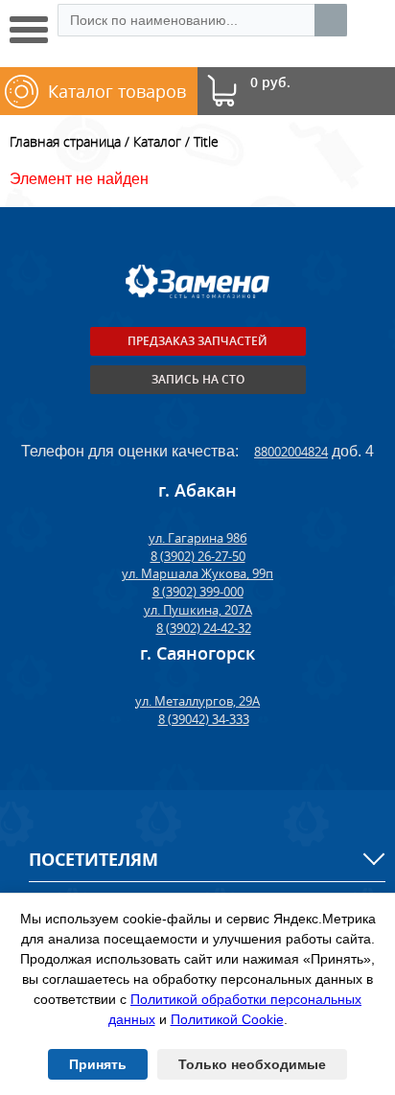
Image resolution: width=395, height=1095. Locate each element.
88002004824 (291, 451)
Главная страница (65, 141)
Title (206, 141)
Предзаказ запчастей (197, 341)
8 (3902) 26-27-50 (198, 556)
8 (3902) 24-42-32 (203, 628)
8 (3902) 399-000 (198, 591)
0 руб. (270, 83)
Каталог (157, 141)
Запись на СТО (197, 379)
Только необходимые (252, 1064)
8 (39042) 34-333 (203, 719)
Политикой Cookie (227, 1019)
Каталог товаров (117, 91)
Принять (98, 1064)
